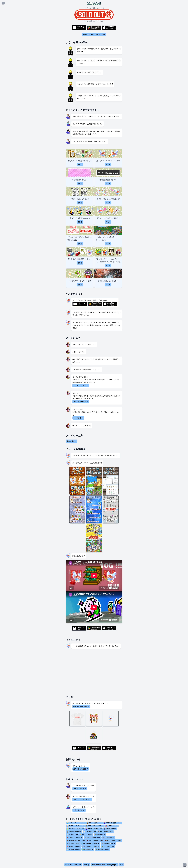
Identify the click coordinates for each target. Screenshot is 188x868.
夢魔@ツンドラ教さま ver (95, 828)
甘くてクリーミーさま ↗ (82, 799)
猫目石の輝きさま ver (103, 849)
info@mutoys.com (98, 865)
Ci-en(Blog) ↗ (112, 865)
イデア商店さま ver (112, 826)
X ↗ (121, 865)
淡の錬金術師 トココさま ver (95, 826)
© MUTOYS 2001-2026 (73, 865)
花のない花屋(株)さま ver (93, 837)
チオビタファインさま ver (114, 840)
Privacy (86, 865)
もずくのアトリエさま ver (76, 837)
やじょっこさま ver (87, 834)
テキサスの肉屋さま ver (75, 831)
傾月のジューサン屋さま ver (76, 826)
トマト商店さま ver (90, 831)
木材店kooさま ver (109, 837)
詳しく (80, 164)
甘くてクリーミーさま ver (96, 840)
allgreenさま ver (100, 834)
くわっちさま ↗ (79, 810)
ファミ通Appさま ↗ (80, 401)
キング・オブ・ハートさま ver (77, 823)
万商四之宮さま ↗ (79, 788)
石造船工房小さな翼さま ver (113, 823)
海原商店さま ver (89, 849)
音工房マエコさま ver (74, 846)
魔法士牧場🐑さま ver (109, 843)
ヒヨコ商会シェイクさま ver (91, 846)
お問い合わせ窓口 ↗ (80, 769)
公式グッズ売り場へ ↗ (81, 706)
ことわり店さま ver (108, 846)
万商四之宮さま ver (111, 828)
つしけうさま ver (73, 834)
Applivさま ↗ (78, 418)
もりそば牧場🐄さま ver (106, 831)
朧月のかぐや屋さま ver (95, 823)
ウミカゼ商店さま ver (74, 849)
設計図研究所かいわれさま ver (77, 840)
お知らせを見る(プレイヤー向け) (94, 34)
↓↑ (185, 865)
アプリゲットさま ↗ (80, 385)
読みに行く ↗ (71, 441)
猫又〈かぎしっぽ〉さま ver (76, 828)
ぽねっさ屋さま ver (74, 843)
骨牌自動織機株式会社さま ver (91, 843)
